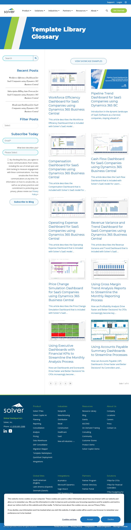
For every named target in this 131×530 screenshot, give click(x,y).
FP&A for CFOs (113, 480)
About (93, 10)
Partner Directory (89, 484)
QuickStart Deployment (42, 457)
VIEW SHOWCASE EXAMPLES (88, 61)
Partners (67, 10)
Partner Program (89, 480)
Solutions (39, 10)
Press (109, 423)
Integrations (38, 461)
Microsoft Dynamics (66, 484)
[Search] (107, 10)
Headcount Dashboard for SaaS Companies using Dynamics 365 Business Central (25, 108)
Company (111, 411)
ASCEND (85, 423)
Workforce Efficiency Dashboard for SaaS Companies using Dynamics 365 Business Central (22, 81)
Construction (63, 428)
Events (85, 419)
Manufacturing (64, 415)
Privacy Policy (76, 526)
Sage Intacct (63, 489)
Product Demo (88, 444)
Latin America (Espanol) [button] (43, 487)
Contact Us (111, 428)
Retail (60, 423)
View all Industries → (66, 441)
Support (110, 2)
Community (87, 436)
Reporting (37, 423)
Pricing (36, 436)
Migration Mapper (40, 449)
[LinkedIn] (5, 431)
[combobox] (20, 125)
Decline (111, 519)
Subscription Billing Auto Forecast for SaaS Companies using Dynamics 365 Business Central (22, 94)
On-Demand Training (91, 428)
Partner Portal (88, 489)
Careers (110, 419)
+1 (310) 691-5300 (17, 426)
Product (25, 10)
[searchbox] (18, 125)
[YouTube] (10, 431)
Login (119, 2)
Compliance (90, 526)
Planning (36, 419)
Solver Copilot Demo (91, 449)
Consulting (86, 432)
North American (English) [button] (39, 481)
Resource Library (89, 411)
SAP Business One (65, 493)
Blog (84, 415)
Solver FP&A (38, 411)
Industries (53, 10)
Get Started (118, 10)
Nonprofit (62, 411)
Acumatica (62, 480)
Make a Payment (104, 526)
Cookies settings (69, 519)
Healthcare (62, 432)
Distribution (62, 419)
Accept (90, 519)
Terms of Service (61, 526)
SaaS (60, 436)
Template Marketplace (42, 453)
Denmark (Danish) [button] (40, 490)
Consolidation (38, 428)
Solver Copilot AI (40, 415)
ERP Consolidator (40, 444)
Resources (81, 10)
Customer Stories (89, 440)
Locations (111, 415)
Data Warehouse (40, 440)
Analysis (36, 432)
